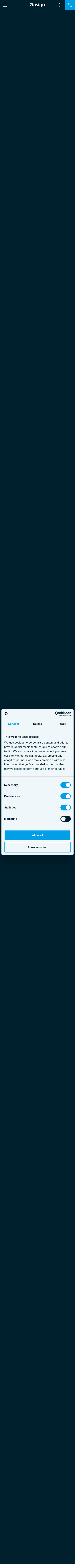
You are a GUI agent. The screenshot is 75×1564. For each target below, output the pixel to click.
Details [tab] (37, 723)
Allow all (37, 835)
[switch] (65, 796)
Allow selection (38, 847)
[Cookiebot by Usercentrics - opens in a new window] (55, 713)
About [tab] (62, 723)
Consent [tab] (13, 723)
